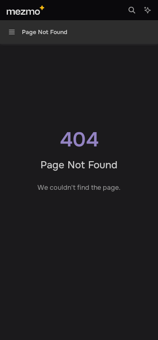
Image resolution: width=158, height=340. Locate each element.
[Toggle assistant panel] (147, 10)
